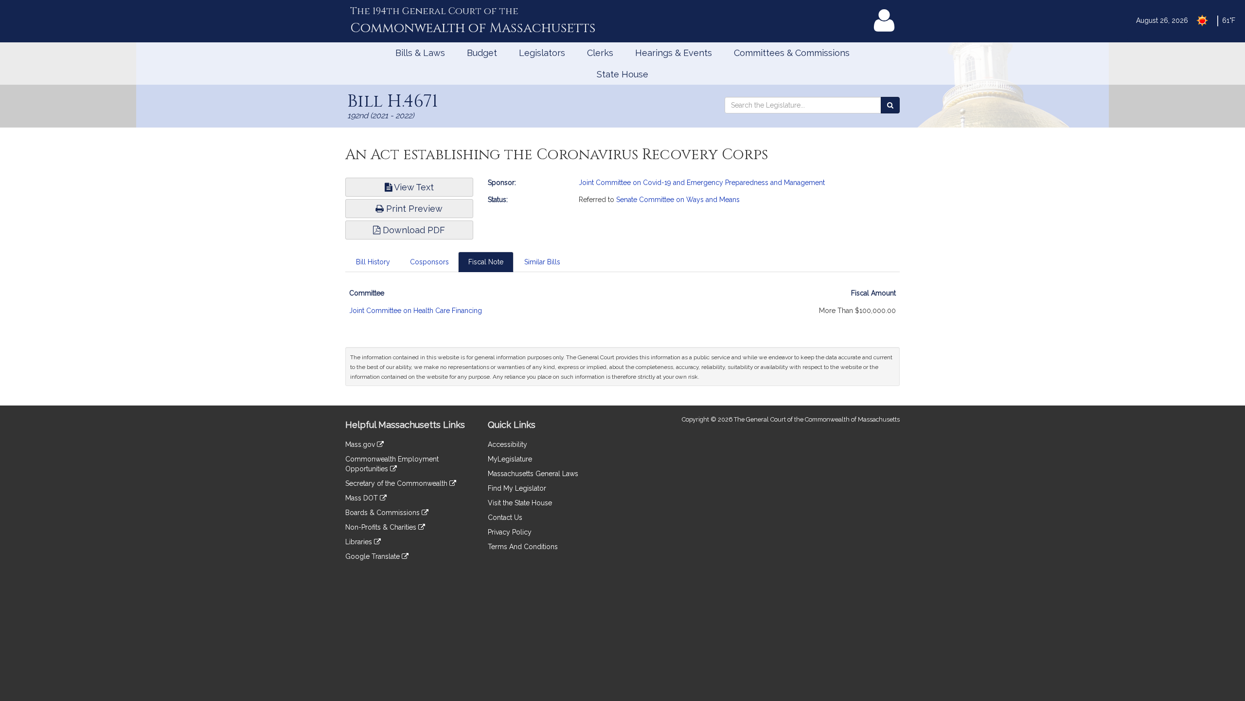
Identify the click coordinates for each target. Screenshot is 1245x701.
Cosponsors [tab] (429, 262)
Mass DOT (362, 498)
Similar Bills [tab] (542, 262)
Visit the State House (520, 503)
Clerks (600, 53)
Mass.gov (361, 444)
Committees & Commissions (792, 53)
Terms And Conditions (523, 547)
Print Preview (413, 208)
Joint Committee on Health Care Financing (415, 310)
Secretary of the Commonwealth (397, 483)
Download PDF (412, 230)
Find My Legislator (517, 488)
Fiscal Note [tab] (485, 262)
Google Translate (373, 556)
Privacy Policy (510, 532)
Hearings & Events (673, 53)
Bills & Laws (420, 53)
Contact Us (505, 517)
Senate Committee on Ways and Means (678, 199)
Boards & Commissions (383, 513)
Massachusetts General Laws (533, 474)
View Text (413, 187)
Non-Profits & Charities (381, 527)
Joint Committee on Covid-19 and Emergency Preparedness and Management (702, 182)
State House (622, 74)
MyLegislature (510, 459)
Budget (482, 53)
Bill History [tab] (373, 262)
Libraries (359, 542)
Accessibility (507, 444)
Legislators (542, 53)
